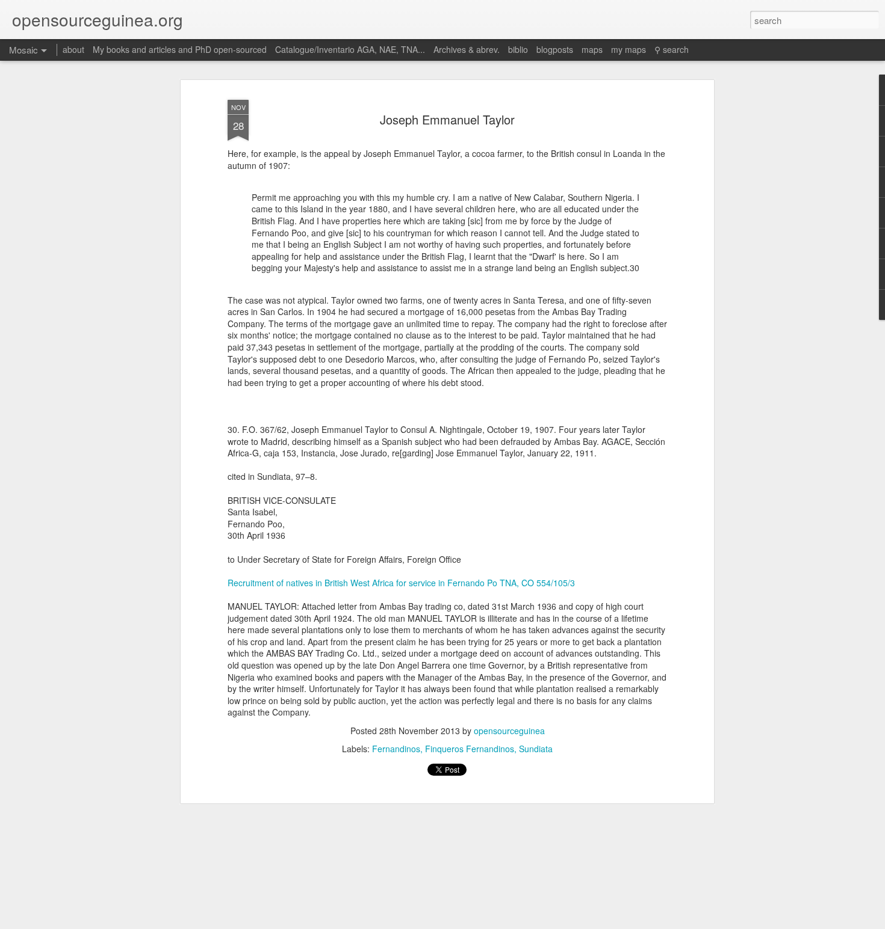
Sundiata (536, 749)
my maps (628, 49)
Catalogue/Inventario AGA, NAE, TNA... (350, 49)
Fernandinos (396, 749)
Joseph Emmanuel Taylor (447, 119)
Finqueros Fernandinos (469, 749)
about (73, 49)
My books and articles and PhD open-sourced (180, 49)
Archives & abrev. (466, 49)
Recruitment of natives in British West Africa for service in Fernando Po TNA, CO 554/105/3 (401, 583)
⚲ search (671, 49)
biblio (518, 49)
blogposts (554, 49)
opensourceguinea (509, 731)
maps (592, 49)
